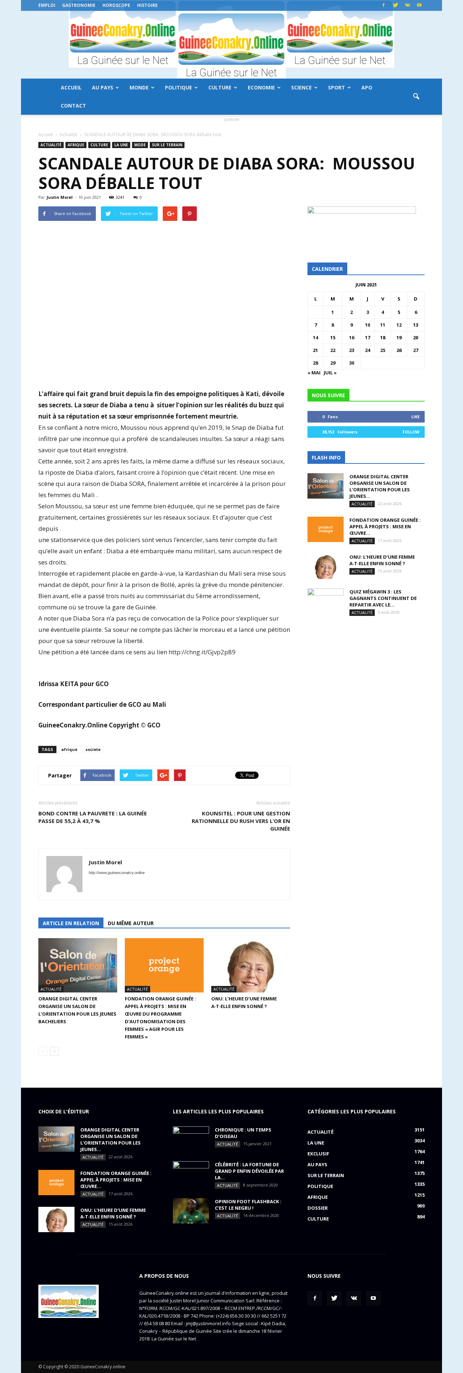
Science (301, 87)
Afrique (76, 144)
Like (415, 416)
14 (315, 337)
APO (366, 87)
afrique (69, 749)
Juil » (330, 372)
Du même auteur (131, 923)
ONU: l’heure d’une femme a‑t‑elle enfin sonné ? (382, 560)
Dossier (317, 1208)
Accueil (71, 87)
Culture (220, 87)
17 (367, 337)
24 (367, 350)
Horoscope (116, 5)
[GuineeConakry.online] (231, 45)
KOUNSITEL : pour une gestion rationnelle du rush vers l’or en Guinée (241, 821)
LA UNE (121, 144)
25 (382, 350)
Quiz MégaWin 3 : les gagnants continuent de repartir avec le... (383, 598)
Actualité (51, 144)
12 (399, 325)
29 (332, 363)
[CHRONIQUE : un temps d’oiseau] (191, 1139)
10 (367, 325)
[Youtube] (419, 5)
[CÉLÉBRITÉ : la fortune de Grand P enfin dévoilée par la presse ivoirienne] (191, 1174)
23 (351, 350)
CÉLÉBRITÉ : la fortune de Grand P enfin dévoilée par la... (249, 1171)
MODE (140, 144)
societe (93, 749)
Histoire (147, 5)
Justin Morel (60, 197)
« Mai (313, 372)
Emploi (46, 5)
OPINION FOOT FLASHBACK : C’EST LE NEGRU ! (248, 1204)
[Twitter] (395, 5)
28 (315, 363)
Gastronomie (78, 5)
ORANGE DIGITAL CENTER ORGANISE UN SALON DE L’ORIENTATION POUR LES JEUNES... (379, 486)
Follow (411, 431)
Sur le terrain (167, 144)
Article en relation (71, 923)
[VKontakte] (407, 5)
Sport (336, 87)
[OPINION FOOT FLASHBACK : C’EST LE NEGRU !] (191, 1210)
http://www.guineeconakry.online (117, 872)
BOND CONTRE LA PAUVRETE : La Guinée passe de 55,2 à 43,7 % (92, 817)
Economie (261, 87)
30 (351, 363)
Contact (73, 105)
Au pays (102, 87)
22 (332, 350)
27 (415, 350)
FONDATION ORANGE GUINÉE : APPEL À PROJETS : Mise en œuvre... (385, 526)
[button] (416, 96)
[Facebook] (383, 5)
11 (382, 325)
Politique (178, 87)
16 (351, 337)
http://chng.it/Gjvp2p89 (202, 652)
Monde (139, 87)
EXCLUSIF (318, 1153)
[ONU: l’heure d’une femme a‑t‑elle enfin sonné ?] (250, 965)
